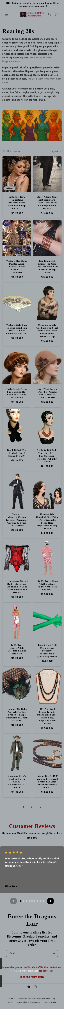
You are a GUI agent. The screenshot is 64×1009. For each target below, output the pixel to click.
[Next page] (40, 807)
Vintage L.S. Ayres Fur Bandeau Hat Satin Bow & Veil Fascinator (16, 393)
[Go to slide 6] (35, 901)
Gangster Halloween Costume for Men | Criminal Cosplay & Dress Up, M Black (17, 520)
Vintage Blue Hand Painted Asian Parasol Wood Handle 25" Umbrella (16, 267)
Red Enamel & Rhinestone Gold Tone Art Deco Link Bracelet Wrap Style (47, 267)
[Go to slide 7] (37, 901)
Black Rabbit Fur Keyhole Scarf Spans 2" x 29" (17, 453)
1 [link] (23, 807)
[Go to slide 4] (29, 901)
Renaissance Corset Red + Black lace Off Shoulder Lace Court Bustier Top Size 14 (17, 587)
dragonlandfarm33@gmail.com (24, 971)
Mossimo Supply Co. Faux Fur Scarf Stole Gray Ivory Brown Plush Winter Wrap (47, 331)
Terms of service (50, 1002)
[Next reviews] (50, 901)
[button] (6, 14)
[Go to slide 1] (21, 901)
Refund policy (22, 1002)
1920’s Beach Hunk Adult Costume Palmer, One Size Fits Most (47, 585)
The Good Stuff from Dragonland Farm (30, 999)
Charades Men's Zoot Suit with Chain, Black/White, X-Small (17, 782)
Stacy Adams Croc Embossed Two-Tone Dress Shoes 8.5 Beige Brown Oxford (47, 203)
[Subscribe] (54, 953)
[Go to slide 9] (43, 901)
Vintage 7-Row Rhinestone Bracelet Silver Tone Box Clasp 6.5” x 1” (17, 203)
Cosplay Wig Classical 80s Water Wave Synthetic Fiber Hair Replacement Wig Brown (47, 521)
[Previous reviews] (13, 901)
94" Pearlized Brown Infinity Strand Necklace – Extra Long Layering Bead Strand (47, 716)
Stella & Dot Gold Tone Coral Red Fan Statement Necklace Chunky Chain (47, 456)
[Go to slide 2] (23, 901)
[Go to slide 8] (40, 901)
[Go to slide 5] (32, 901)
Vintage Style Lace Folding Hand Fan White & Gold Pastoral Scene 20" (16, 329)
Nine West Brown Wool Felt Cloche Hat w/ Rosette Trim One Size (47, 393)
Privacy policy (35, 1002)
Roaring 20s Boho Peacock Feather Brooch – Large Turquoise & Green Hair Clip (17, 715)
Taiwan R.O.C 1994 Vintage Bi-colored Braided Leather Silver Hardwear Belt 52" (47, 782)
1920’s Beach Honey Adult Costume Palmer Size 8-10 (16, 649)
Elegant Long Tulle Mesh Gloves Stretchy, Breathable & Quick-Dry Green (47, 651)
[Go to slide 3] (26, 901)
